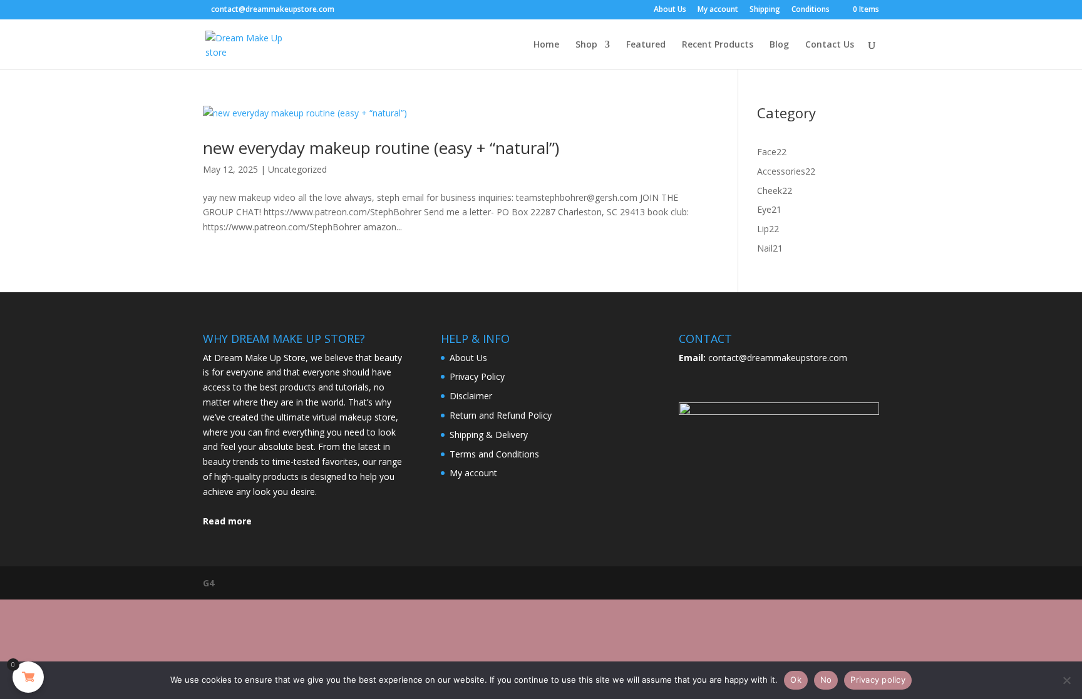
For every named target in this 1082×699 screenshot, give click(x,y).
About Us (670, 10)
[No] (1066, 680)
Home (546, 45)
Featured (646, 45)
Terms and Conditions (494, 454)
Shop (586, 45)
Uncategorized (297, 169)
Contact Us (829, 45)
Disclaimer (471, 396)
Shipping (765, 10)
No (826, 680)
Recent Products (717, 45)
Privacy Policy (477, 376)
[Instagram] (356, 9)
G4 (208, 583)
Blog (779, 45)
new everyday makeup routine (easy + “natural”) (381, 147)
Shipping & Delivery (489, 435)
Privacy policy (877, 680)
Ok (795, 680)
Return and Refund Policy (501, 415)
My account (718, 10)
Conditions (810, 10)
